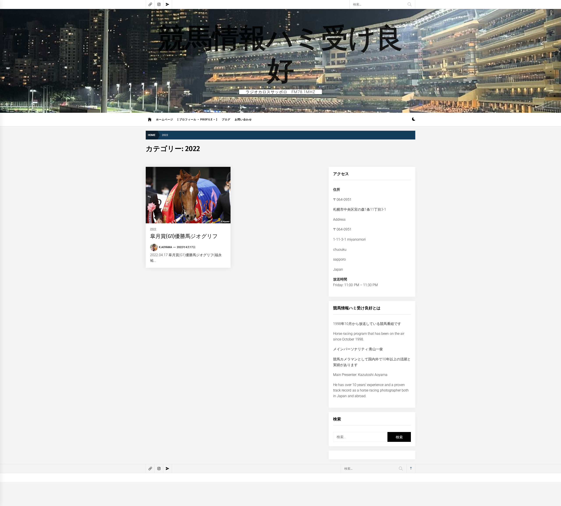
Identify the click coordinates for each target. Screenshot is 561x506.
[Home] (150, 119)
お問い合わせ (243, 119)
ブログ (226, 119)
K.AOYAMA (165, 247)
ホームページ (164, 119)
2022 (153, 229)
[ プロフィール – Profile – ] (197, 119)
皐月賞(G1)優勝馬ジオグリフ (184, 236)
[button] (413, 120)
